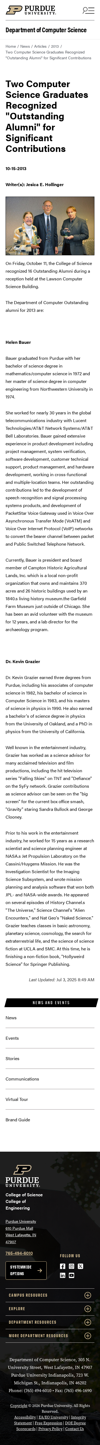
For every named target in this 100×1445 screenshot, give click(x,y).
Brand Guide (18, 1119)
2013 (55, 46)
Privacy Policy (50, 1428)
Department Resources (33, 1322)
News (25, 46)
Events (12, 1038)
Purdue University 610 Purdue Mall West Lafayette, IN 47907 (21, 1231)
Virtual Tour (17, 1099)
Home (11, 46)
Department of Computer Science (46, 29)
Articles (40, 46)
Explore (17, 1308)
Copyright (19, 1405)
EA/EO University (53, 1417)
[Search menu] (87, 10)
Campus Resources (28, 1295)
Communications (22, 1079)
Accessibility (25, 1417)
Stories (12, 1058)
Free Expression (48, 1423)
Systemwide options (20, 1270)
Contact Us (74, 1428)
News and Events (51, 1002)
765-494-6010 (19, 1253)
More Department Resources (38, 1335)
